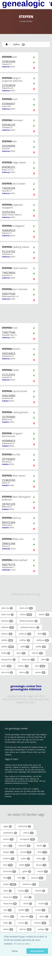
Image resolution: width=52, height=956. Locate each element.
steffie (40, 646)
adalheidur (9, 832)
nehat (27, 903)
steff (41, 633)
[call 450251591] (34, 205)
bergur (8, 852)
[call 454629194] (34, 184)
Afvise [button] (15, 951)
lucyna (23, 890)
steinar (37, 653)
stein (21, 653)
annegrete (27, 839)
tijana (43, 916)
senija (39, 910)
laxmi (7, 890)
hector (42, 871)
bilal (42, 852)
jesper (9, 884)
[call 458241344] (34, 518)
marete (39, 890)
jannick (36, 877)
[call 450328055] (34, 142)
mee (27, 897)
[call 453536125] (34, 121)
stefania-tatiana (28, 621)
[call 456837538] (34, 290)
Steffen (16, 44)
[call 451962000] (34, 476)
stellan (23, 666)
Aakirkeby (6, 549)
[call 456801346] (34, 540)
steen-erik (25, 608)
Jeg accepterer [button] (37, 951)
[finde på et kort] (34, 63)
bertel (25, 852)
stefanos (24, 633)
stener (40, 672)
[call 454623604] (34, 269)
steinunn (28, 659)
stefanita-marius (29, 627)
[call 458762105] (34, 497)
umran (22, 922)
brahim (8, 858)
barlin (41, 845)
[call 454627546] (34, 328)
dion (7, 865)
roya (7, 910)
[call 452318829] (34, 79)
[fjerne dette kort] (34, 68)
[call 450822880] (34, 392)
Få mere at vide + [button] (22, 944)
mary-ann (10, 897)
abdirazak (24, 826)
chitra (40, 858)
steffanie (42, 640)
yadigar (42, 929)
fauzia (40, 865)
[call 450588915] (34, 434)
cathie (25, 858)
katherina (29, 884)
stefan (25, 614)
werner (25, 929)
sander (23, 910)
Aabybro (5, 401)
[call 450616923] (34, 350)
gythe (26, 871)
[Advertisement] (25, 313)
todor (7, 922)
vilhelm (39, 922)
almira (28, 832)
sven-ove (26, 916)
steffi (24, 646)
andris (8, 839)
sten (39, 666)
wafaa (7, 929)
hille (20, 877)
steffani (24, 640)
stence (23, 672)
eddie (24, 865)
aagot (7, 826)
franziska (9, 871)
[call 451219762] (34, 248)
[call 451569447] (34, 100)
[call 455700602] (34, 455)
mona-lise (9, 903)
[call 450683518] (34, 226)
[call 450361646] (34, 58)
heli (6, 877)
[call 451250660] (34, 413)
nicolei (42, 903)
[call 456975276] (34, 561)
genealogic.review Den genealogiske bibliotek (26, 688)
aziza (7, 845)
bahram (24, 845)
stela (44, 659)
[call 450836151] (34, 163)
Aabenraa (6, 67)
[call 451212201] (34, 371)
